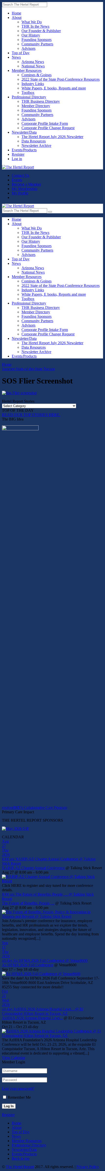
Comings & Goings (36, 75)
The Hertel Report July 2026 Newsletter (52, 137)
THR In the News (35, 26)
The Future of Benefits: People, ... (28, 903)
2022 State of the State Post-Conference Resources (60, 79)
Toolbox (27, 92)
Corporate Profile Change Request (47, 128)
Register (18, 154)
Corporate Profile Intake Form (44, 123)
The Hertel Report (20, 1167)
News (16, 57)
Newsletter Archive (36, 145)
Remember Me (19, 1097)
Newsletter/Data (24, 132)
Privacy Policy (87, 1167)
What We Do (31, 22)
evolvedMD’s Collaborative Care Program (34, 807)
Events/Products (24, 150)
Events (17, 180)
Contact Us (20, 175)
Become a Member (26, 184)
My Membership (24, 189)
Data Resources (33, 141)
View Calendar (13, 1058)
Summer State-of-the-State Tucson (28, 369)
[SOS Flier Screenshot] (19, 393)
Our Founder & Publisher (41, 31)
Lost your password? (18, 1088)
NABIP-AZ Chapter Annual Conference (33, 868)
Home (16, 13)
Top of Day (21, 53)
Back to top (21, 1158)
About (16, 17)
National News (33, 66)
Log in (17, 159)
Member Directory (35, 106)
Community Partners (37, 44)
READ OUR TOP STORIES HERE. (31, 415)
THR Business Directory (40, 101)
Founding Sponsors (36, 40)
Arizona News (32, 62)
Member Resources (27, 70)
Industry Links (32, 84)
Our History (30, 35)
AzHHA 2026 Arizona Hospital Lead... (32, 1018)
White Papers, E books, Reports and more (53, 88)
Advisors (28, 48)
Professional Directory (29, 97)
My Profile (20, 193)
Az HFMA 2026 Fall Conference (27, 965)
